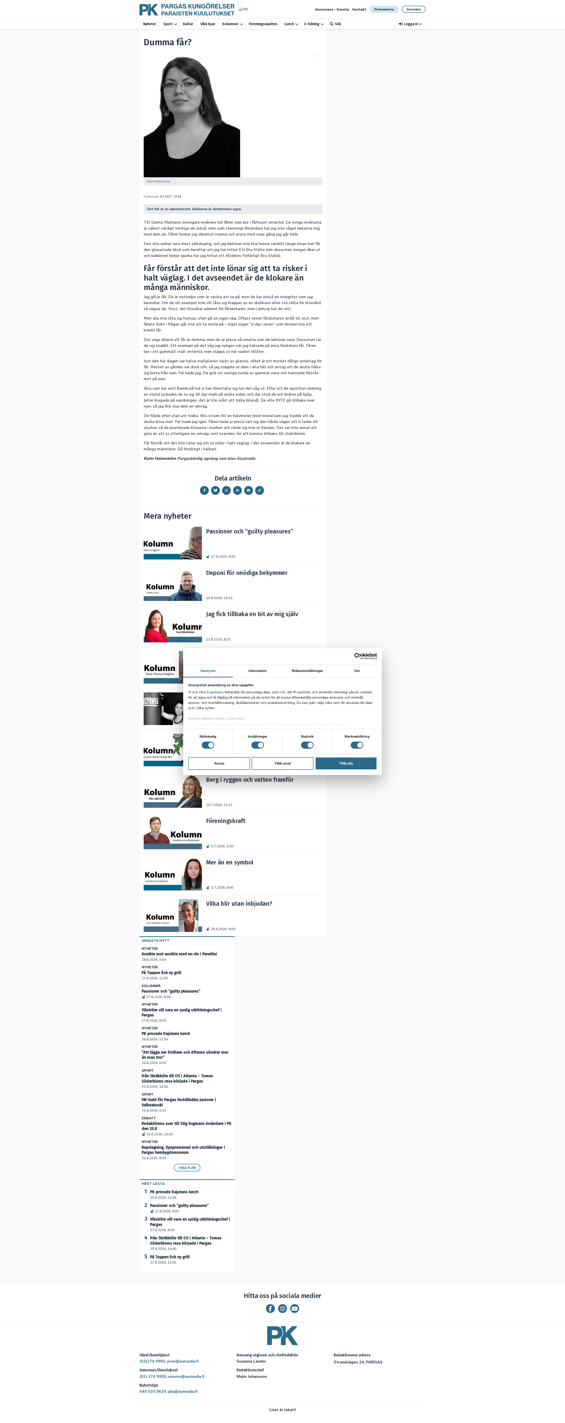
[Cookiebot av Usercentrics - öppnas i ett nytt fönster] (357, 656)
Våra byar (207, 24)
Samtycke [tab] (208, 670)
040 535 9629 (152, 1391)
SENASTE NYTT (156, 940)
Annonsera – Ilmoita (332, 9)
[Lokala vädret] (241, 9)
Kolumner (230, 24)
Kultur (188, 24)
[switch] (257, 745)
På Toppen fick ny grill (170, 1260)
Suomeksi (414, 9)
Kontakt (359, 9)
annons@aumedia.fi (186, 1376)
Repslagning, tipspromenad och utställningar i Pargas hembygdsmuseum (183, 1152)
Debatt (149, 1118)
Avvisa (219, 763)
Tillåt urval (283, 763)
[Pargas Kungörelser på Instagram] (282, 1308)
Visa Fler (187, 1168)
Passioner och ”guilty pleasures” (179, 1208)
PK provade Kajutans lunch (174, 1194)
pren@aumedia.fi (183, 1361)
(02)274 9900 (152, 1361)
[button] (410, 24)
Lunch (289, 24)
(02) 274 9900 (152, 1376)
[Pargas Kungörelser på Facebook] (270, 1308)
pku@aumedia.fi (183, 1391)
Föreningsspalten (263, 24)
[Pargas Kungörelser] (282, 1334)
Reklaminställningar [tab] (307, 670)
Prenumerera (384, 9)
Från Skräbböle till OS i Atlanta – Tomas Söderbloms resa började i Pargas (177, 1081)
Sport (168, 24)
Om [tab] (357, 670)
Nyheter (149, 24)
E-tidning (311, 24)
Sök (338, 24)
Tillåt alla (346, 763)
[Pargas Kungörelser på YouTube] (294, 1308)
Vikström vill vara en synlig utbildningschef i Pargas (190, 1224)
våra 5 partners (211, 692)
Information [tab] (258, 670)
